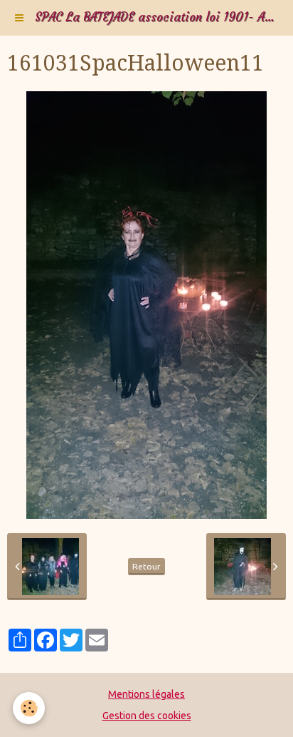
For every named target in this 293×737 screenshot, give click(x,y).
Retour (146, 566)
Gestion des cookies (146, 715)
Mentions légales (146, 694)
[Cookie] (29, 708)
